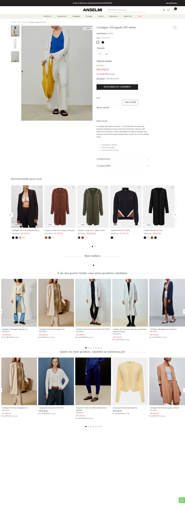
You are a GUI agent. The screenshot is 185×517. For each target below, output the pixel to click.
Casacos (24, 22)
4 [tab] (93, 348)
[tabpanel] (19, 308)
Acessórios (61, 16)
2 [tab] (88, 348)
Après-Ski (128, 16)
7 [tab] (101, 348)
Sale (139, 16)
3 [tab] (91, 348)
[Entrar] (163, 10)
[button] (100, 54)
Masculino (113, 16)
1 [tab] (93, 265)
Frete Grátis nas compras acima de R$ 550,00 (92, 3)
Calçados (76, 16)
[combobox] (126, 10)
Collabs (89, 16)
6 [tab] (98, 348)
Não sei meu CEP (103, 107)
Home (100, 16)
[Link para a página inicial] (14, 22)
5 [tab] (96, 348)
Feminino (47, 16)
